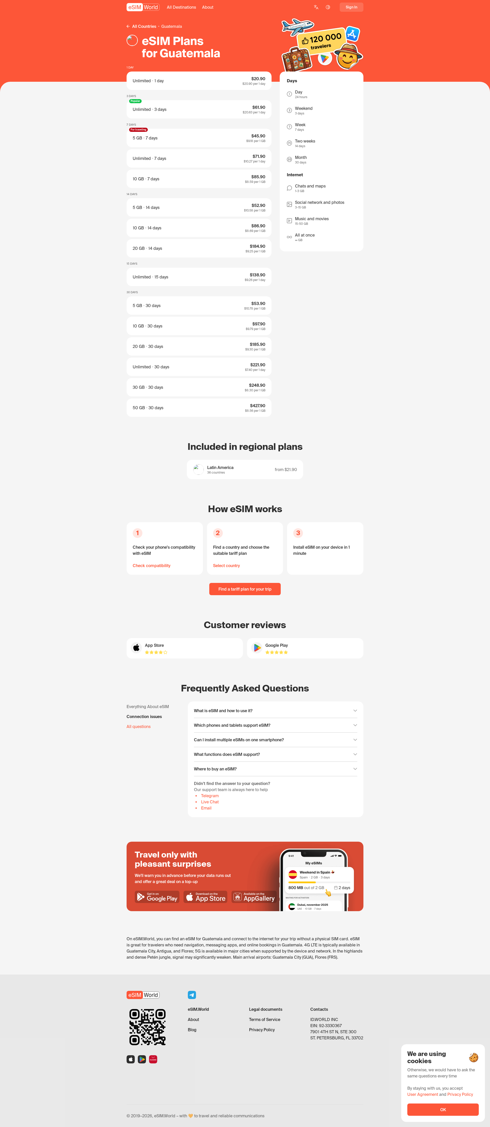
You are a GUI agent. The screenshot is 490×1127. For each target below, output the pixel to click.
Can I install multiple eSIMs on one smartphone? (239, 739)
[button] (181, 7)
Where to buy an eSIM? (215, 769)
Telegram (210, 795)
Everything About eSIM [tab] (148, 706)
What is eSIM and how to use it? (223, 710)
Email (206, 808)
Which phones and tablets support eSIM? (232, 725)
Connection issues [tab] (144, 716)
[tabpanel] (275, 759)
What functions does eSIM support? (227, 754)
